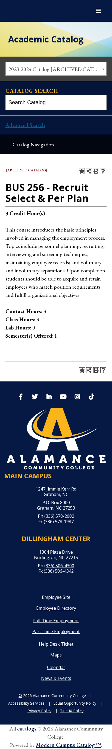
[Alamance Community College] (34, 10)
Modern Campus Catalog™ (68, 744)
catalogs (26, 728)
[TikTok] (91, 396)
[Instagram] (77, 397)
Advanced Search (25, 125)
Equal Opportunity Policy (74, 703)
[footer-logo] (56, 439)
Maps (56, 655)
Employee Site (56, 597)
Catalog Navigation (33, 144)
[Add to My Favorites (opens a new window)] (82, 171)
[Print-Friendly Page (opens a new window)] (96, 171)
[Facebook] (20, 397)
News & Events (56, 678)
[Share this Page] (89, 171)
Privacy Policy (39, 710)
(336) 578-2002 (59, 516)
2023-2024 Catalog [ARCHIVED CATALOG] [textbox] (57, 69)
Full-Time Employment (56, 621)
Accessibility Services (26, 703)
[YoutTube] (63, 397)
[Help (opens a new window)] (103, 171)
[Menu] (98, 11)
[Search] (99, 102)
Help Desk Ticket (56, 644)
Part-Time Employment (56, 631)
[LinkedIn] (49, 397)
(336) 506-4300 (59, 566)
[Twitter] (34, 397)
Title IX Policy (71, 710)
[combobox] (56, 69)
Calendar (56, 667)
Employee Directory (56, 608)
